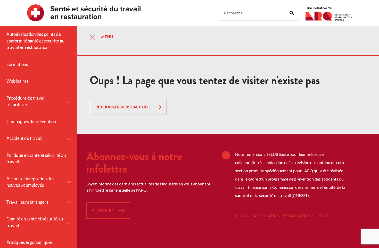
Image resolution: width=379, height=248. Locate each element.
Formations (17, 64)
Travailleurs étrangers (27, 202)
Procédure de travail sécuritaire (25, 101)
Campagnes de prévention (31, 121)
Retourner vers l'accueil (123, 106)
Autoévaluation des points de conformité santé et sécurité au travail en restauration (35, 40)
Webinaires (17, 81)
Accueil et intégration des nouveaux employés (30, 182)
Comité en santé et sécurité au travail (34, 222)
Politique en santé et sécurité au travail (36, 158)
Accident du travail (24, 138)
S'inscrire (103, 210)
